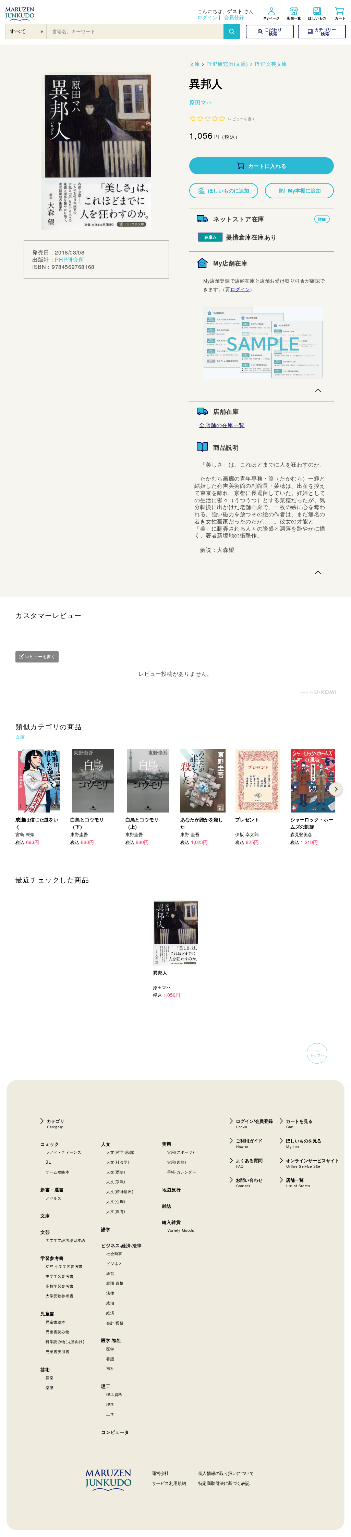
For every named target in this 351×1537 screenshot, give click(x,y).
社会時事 (114, 1253)
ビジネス (114, 1263)
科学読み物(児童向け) (65, 1341)
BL (48, 1162)
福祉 (110, 1368)
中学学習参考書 (59, 1276)
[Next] (335, 789)
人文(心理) (115, 1201)
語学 (105, 1229)
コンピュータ (115, 1432)
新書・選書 (52, 1189)
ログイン (207, 17)
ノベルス (53, 1198)
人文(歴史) (115, 1172)
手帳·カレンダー (181, 1172)
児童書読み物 (58, 1331)
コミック (49, 1144)
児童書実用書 (58, 1351)
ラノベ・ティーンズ (63, 1152)
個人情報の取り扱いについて (226, 1473)
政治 (110, 1302)
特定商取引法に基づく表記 (224, 1483)
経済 (110, 1312)
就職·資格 (114, 1283)
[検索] (231, 31)
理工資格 (114, 1394)
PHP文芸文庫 (271, 63)
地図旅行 (171, 1189)
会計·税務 (114, 1322)
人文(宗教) (115, 1181)
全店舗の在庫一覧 (222, 425)
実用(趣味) (176, 1162)
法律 (110, 1293)
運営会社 (160, 1473)
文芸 (45, 1232)
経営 (110, 1273)
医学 (110, 1348)
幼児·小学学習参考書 (64, 1266)
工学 (110, 1414)
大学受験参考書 (59, 1295)
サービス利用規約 (169, 1483)
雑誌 (166, 1206)
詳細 (322, 219)
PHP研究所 (69, 259)
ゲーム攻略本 (58, 1172)
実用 (166, 1144)
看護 (110, 1358)
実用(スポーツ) (180, 1152)
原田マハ (200, 102)
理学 (110, 1404)
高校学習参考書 (59, 1286)
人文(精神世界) (119, 1191)
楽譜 (49, 1387)
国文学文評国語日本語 (65, 1240)
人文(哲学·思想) (120, 1152)
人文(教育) (115, 1211)
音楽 (49, 1377)
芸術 (45, 1369)
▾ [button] (42, 31)
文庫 (194, 63)
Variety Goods (180, 1230)
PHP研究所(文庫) (227, 63)
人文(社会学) (117, 1162)
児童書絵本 (55, 1322)
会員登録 (234, 17)
